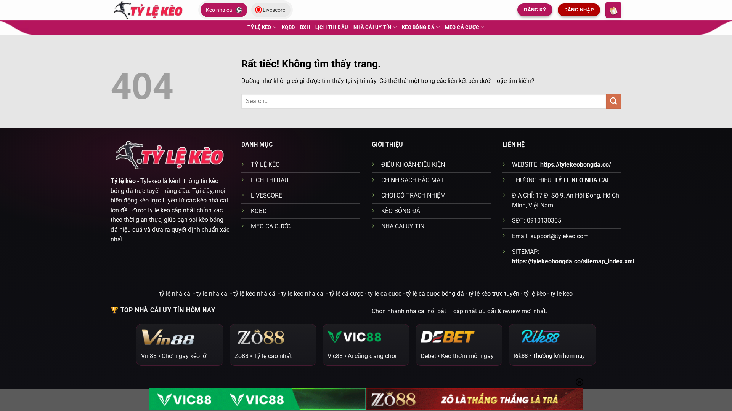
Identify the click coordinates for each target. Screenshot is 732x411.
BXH (305, 27)
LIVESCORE (266, 195)
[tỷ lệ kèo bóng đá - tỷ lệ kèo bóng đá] (149, 9)
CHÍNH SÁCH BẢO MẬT (412, 180)
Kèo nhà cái (224, 10)
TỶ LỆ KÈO (259, 27)
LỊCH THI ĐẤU (331, 27)
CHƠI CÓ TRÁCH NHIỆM (413, 195)
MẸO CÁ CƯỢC (462, 27)
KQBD (288, 27)
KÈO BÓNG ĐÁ (418, 27)
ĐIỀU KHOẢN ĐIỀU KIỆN (413, 164)
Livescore (274, 10)
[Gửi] (613, 101)
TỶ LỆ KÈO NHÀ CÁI (581, 180)
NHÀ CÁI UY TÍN (372, 27)
